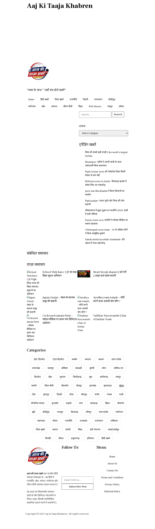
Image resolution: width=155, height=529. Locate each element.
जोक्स (121, 106)
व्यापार (55, 429)
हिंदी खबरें (44, 99)
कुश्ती (91, 368)
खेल (43, 106)
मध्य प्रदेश (103, 412)
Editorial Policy (112, 491)
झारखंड (92, 385)
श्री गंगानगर (95, 429)
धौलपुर (84, 394)
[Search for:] (95, 114)
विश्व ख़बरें (59, 99)
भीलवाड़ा (74, 412)
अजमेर (74, 359)
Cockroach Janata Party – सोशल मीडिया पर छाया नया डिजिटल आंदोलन (60, 319)
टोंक (34, 394)
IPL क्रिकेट (39, 359)
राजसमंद (83, 420)
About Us (112, 463)
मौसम (55, 420)
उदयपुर (51, 368)
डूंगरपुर (46, 394)
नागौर (97, 394)
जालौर (34, 385)
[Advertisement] (77, 36)
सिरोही (48, 438)
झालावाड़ (108, 385)
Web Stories (95, 106)
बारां (81, 403)
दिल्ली (85, 99)
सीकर (61, 438)
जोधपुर (79, 385)
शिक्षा (80, 106)
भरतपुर (60, 412)
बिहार (107, 403)
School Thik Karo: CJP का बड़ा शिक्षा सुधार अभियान (60, 273)
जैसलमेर (64, 385)
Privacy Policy (112, 484)
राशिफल (114, 420)
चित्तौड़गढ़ (77, 376)
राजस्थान (98, 99)
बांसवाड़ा (94, 403)
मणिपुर (88, 412)
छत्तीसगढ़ (104, 376)
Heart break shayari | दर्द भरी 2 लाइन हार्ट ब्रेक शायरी (109, 273)
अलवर (101, 359)
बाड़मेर (69, 403)
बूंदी (33, 412)
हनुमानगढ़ (75, 438)
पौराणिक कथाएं (37, 403)
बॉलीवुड (111, 99)
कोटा (104, 368)
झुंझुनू (121, 385)
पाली (121, 394)
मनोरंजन (32, 106)
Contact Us (112, 470)
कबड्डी (78, 368)
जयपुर (110, 106)
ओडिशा (64, 368)
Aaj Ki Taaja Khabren (60, 6)
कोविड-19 (118, 368)
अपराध (54, 106)
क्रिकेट (37, 376)
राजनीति (73, 99)
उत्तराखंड (36, 368)
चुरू (90, 376)
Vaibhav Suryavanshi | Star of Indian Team (109, 317)
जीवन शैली (67, 106)
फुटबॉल (55, 403)
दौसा (71, 394)
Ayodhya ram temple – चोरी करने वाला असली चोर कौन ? (109, 299)
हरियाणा (90, 438)
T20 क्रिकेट (58, 359)
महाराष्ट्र (41, 420)
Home (31, 99)
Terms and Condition (112, 477)
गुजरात (62, 376)
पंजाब (109, 394)
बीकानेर (120, 403)
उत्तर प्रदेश (116, 359)
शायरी (68, 429)
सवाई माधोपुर (113, 429)
